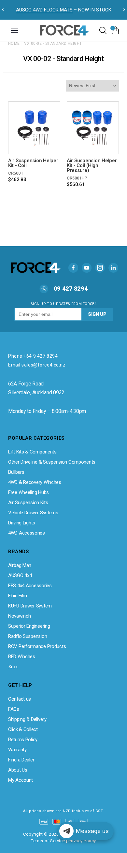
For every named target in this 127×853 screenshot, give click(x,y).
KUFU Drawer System (30, 606)
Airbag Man (19, 565)
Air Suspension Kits (28, 502)
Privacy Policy (82, 840)
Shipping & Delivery (27, 719)
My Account (20, 780)
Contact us (19, 699)
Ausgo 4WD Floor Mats (44, 10)
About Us (17, 770)
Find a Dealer (21, 760)
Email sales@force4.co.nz (36, 364)
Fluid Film (17, 596)
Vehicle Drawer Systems (33, 513)
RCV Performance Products (37, 646)
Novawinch (19, 616)
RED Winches (21, 656)
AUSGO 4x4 (20, 575)
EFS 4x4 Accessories (30, 586)
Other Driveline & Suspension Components (51, 462)
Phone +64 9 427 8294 (33, 356)
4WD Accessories (26, 533)
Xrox (13, 667)
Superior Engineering (29, 626)
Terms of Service (48, 840)
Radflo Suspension (27, 636)
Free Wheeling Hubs (28, 492)
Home (14, 43)
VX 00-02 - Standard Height (53, 43)
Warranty (17, 750)
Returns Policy (22, 739)
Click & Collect (23, 729)
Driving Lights (21, 523)
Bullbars (16, 472)
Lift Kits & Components (32, 452)
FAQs (13, 709)
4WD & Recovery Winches (34, 482)
